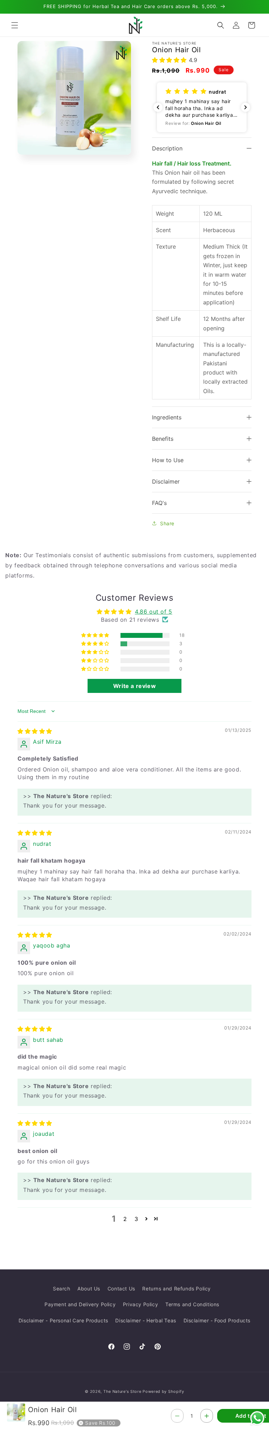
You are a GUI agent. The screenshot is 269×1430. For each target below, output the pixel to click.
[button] (14, 25)
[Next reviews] (245, 107)
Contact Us (121, 1288)
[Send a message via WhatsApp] (257, 1418)
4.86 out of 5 (153, 611)
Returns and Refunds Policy (176, 1288)
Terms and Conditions (192, 1304)
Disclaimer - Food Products (217, 1320)
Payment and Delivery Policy (80, 1304)
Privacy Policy (140, 1304)
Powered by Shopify (163, 1391)
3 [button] (136, 1218)
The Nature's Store (122, 1391)
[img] (35, 731)
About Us (88, 1288)
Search (61, 1288)
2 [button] (125, 1218)
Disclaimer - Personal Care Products (63, 1320)
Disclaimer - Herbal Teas (145, 1320)
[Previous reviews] (158, 107)
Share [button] (167, 523)
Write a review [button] (134, 685)
